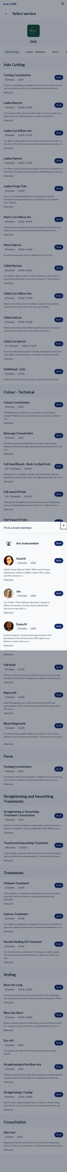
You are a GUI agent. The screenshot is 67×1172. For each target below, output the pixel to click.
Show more (8, 579)
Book (58, 543)
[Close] (63, 525)
